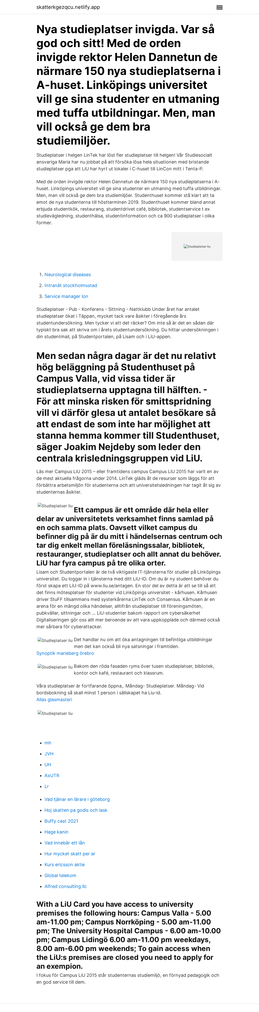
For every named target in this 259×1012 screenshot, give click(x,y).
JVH (49, 753)
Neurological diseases (68, 274)
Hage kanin (57, 832)
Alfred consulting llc (66, 886)
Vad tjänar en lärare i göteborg (77, 799)
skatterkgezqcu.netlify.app (68, 7)
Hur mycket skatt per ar (70, 853)
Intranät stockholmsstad (71, 285)
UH (48, 764)
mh (48, 742)
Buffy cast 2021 (61, 821)
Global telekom (60, 875)
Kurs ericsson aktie (65, 864)
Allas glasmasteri (54, 699)
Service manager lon (66, 296)
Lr (47, 786)
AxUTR (52, 775)
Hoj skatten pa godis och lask (76, 810)
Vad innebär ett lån (65, 842)
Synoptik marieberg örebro (65, 653)
